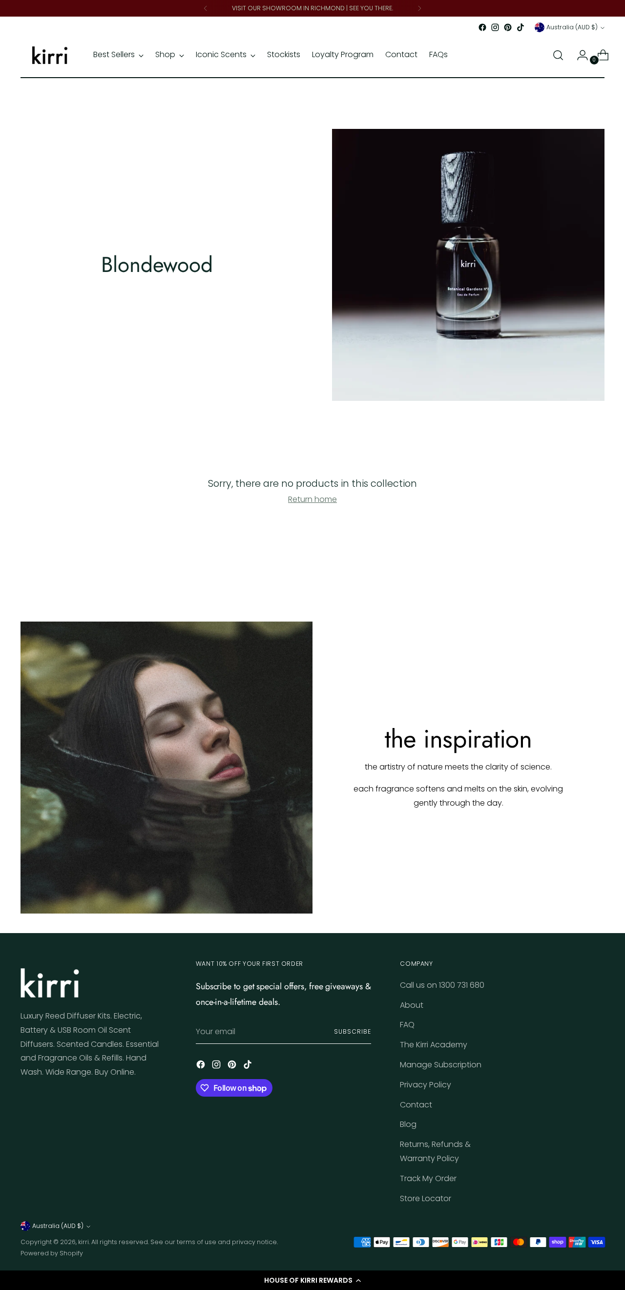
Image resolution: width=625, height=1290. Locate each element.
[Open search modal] (558, 55)
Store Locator (425, 1198)
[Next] (419, 8)
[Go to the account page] (578, 55)
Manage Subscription (440, 1064)
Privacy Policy (425, 1084)
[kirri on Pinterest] (507, 27)
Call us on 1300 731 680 (442, 985)
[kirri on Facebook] (482, 27)
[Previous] (205, 8)
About (411, 1005)
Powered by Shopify (52, 1253)
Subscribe (352, 1031)
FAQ (407, 1024)
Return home (312, 499)
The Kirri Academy (433, 1044)
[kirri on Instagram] (495, 27)
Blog (408, 1124)
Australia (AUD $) (572, 27)
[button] (312, 1280)
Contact (416, 1104)
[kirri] (50, 55)
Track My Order (428, 1178)
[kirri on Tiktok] (520, 27)
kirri (83, 1242)
